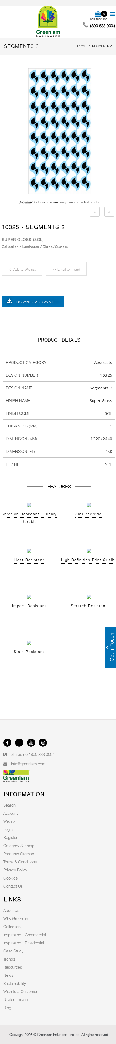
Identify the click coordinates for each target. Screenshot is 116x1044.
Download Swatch (38, 302)
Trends (9, 959)
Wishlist (9, 821)
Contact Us (13, 886)
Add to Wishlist (24, 269)
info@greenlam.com (28, 763)
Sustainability (14, 983)
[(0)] (98, 14)
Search (9, 805)
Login (8, 829)
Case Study (13, 950)
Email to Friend (68, 269)
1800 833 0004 (41, 754)
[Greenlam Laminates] (48, 22)
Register (10, 837)
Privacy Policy (15, 869)
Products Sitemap (18, 853)
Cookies (10, 877)
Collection (12, 926)
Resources (12, 967)
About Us (11, 910)
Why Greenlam (16, 918)
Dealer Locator (16, 999)
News (8, 975)
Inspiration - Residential (23, 942)
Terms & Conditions (20, 861)
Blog (7, 1007)
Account (10, 813)
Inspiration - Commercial (24, 934)
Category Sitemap (19, 845)
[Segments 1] (95, 212)
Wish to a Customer (20, 991)
